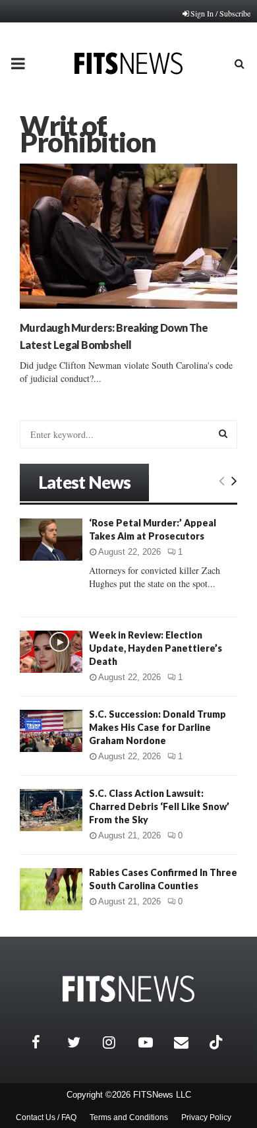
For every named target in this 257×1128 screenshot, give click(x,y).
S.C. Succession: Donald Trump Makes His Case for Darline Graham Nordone (157, 727)
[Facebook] (46, 1042)
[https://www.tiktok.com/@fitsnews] (217, 1042)
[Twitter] (81, 1042)
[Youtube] (152, 1042)
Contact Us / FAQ (46, 1117)
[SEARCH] (223, 433)
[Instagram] (117, 1042)
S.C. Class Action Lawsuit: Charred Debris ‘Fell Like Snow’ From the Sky (159, 806)
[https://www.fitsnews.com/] (128, 989)
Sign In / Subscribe (220, 13)
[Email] (188, 1042)
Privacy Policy (206, 1117)
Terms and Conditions (129, 1117)
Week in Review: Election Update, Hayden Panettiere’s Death (155, 648)
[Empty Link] (222, 480)
